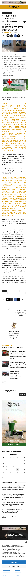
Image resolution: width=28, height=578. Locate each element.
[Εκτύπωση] (11, 35)
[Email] (8, 35)
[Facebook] (15, 35)
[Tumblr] (14, 338)
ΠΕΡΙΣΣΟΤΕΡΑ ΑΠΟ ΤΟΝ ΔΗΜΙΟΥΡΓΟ (12, 347)
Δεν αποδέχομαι (14, 566)
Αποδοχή (14, 562)
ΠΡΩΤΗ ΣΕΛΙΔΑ (5, 366)
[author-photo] (14, 329)
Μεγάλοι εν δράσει (6, 309)
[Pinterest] (10, 338)
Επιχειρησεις (8, 12)
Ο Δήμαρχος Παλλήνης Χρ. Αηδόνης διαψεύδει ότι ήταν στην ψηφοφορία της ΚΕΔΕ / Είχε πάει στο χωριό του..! (13, 511)
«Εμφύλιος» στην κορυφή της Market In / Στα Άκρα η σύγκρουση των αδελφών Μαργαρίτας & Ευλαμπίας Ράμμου (18, 354)
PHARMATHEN (10, 291)
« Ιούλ (3, 478)
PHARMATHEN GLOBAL (13, 292)
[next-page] (5, 382)
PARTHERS (4, 292)
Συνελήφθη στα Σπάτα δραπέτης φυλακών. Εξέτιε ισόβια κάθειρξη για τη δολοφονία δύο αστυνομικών (20, 312)
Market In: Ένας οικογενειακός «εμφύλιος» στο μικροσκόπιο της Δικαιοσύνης (15, 375)
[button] (25, 542)
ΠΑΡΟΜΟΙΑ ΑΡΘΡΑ (7, 345)
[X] (18, 35)
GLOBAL (16, 291)
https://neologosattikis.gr (14, 333)
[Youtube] (20, 338)
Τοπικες (3, 355)
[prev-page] (3, 382)
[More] (22, 35)
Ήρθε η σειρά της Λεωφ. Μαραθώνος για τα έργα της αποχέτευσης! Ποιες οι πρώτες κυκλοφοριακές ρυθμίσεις (13, 504)
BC (20, 291)
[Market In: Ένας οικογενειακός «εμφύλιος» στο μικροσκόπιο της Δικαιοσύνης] (5, 373)
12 (10, 466)
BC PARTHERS (22, 292)
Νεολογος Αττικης (7, 32)
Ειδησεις (3, 12)
